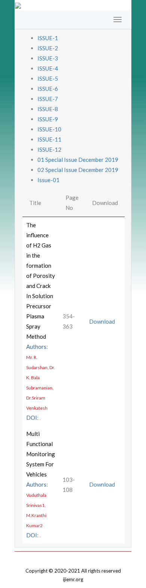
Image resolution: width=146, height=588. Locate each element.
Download (102, 321)
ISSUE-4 (47, 68)
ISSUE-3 (47, 58)
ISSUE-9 (47, 119)
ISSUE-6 (47, 88)
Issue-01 (48, 179)
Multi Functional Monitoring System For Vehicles (40, 454)
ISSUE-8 (47, 109)
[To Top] (73, 556)
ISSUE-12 (49, 149)
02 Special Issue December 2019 (77, 169)
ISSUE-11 (49, 139)
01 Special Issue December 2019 (77, 159)
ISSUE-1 (47, 38)
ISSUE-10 (49, 129)
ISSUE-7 (47, 98)
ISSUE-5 (47, 78)
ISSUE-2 (47, 48)
